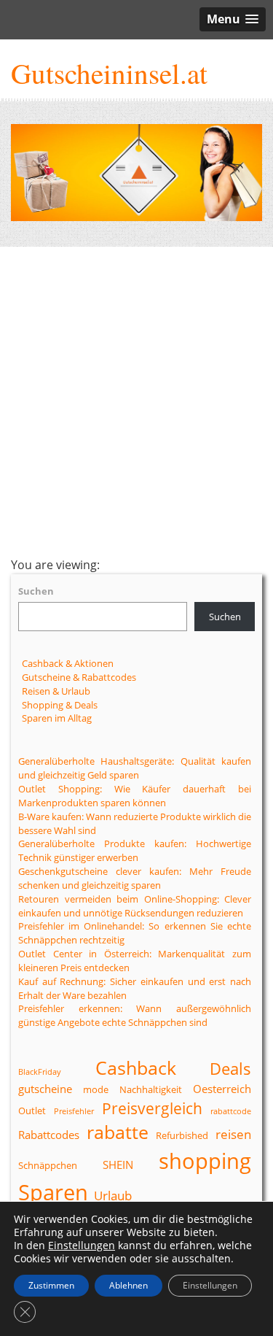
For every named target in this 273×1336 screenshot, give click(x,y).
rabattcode (230, 1111)
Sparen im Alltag (57, 718)
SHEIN (118, 1164)
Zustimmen (51, 1285)
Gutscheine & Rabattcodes (79, 677)
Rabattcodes (48, 1134)
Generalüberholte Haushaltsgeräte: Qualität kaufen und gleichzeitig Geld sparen (134, 767)
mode (95, 1089)
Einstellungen (81, 1245)
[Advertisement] (136, 401)
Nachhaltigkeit (150, 1089)
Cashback (135, 1067)
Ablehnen (128, 1285)
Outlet (32, 1110)
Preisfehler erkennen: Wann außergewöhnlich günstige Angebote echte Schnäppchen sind (134, 1015)
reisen (233, 1134)
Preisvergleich (152, 1108)
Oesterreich (222, 1088)
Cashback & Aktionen (68, 663)
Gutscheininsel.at (109, 73)
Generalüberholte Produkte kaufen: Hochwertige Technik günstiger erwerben (134, 850)
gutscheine (45, 1088)
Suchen (36, 591)
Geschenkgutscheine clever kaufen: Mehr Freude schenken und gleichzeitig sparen (134, 878)
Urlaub (113, 1195)
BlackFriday (39, 1072)
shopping (205, 1160)
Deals (230, 1068)
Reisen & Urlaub (56, 691)
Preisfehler (74, 1111)
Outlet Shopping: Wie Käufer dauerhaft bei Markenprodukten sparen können (134, 795)
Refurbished (182, 1135)
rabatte (118, 1131)
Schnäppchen (47, 1165)
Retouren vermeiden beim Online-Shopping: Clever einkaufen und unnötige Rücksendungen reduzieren (134, 905)
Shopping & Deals (60, 704)
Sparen (53, 1192)
